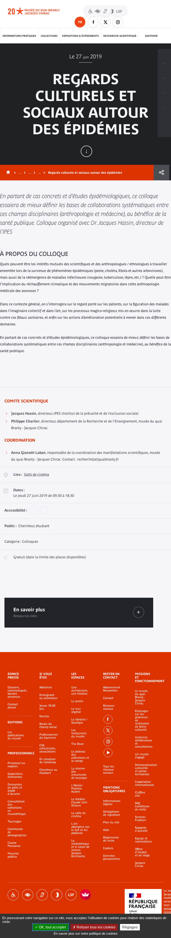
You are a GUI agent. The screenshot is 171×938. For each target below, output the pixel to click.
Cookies (108, 848)
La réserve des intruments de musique (79, 773)
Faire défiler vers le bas (86, 151)
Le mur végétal (76, 710)
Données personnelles (111, 857)
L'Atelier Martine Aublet (77, 788)
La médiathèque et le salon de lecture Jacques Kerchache (80, 848)
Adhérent (45, 687)
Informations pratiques (19, 36)
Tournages (14, 821)
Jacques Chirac (140, 864)
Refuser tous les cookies (95, 927)
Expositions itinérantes (15, 775)
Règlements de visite (111, 839)
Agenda (164, 85)
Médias (164, 100)
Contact (108, 698)
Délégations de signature (111, 813)
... (20, 172)
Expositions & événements (80, 36)
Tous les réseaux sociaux (108, 769)
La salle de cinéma (78, 815)
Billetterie (164, 56)
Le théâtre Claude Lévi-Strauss (79, 802)
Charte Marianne (14, 844)
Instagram (117, 22)
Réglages (130, 927)
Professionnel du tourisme (48, 736)
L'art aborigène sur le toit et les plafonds (80, 828)
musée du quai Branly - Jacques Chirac (38, 11)
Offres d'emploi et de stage (142, 852)
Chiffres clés (140, 794)
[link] (138, 612)
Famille (44, 716)
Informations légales (111, 802)
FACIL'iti (85, 894)
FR (80, 22)
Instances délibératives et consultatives (142, 742)
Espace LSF (71, 894)
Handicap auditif (42, 894)
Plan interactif (164, 115)
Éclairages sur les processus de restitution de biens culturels (142, 720)
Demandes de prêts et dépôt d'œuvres (15, 789)
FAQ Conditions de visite (142, 806)
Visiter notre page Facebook (93, 22)
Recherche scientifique (119, 36)
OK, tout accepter (52, 927)
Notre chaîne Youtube (108, 752)
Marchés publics (13, 855)
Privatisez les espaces (16, 765)
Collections (49, 36)
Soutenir (151, 36)
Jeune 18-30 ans (47, 707)
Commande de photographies (17, 832)
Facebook (108, 719)
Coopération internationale (142, 783)
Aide (106, 830)
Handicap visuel (27, 894)
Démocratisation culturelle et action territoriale (142, 769)
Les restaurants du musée (79, 733)
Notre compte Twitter (105, 22)
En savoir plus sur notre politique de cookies (86, 933)
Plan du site (111, 822)
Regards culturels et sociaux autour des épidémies (85, 172)
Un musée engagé (142, 756)
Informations (164, 71)
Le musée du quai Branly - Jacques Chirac (141, 697)
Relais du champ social (48, 725)
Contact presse (13, 706)
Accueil (7, 172)
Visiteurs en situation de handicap (105, 11)
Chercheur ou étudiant (48, 771)
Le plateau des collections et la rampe (80, 756)
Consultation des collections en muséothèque (17, 808)
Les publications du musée (16, 735)
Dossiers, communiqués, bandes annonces (17, 692)
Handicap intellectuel (56, 894)
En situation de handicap (47, 761)
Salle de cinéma (36, 474)
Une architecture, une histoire (79, 690)
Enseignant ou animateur (48, 696)
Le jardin (77, 701)
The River (77, 744)
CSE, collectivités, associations (47, 748)
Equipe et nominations (142, 840)
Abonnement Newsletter (111, 689)
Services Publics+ (140, 819)
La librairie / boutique (79, 721)
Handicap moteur (13, 894)
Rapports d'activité (141, 829)
